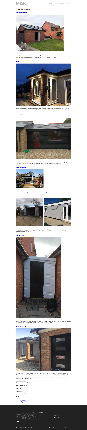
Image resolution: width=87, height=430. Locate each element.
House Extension (21, 167)
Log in (21, 399)
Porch (17, 61)
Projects (62, 3)
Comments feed (23, 401)
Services (56, 3)
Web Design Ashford (68, 427)
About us (51, 3)
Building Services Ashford (53, 427)
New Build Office (21, 115)
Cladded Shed (20, 235)
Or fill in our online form (58, 417)
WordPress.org (23, 402)
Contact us (68, 3)
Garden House (20, 196)
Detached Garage (21, 12)
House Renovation (21, 326)
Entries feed (22, 400)
